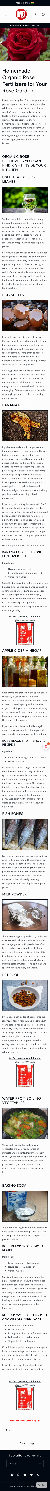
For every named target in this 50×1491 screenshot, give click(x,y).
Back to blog (27, 1443)
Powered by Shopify (32, 1486)
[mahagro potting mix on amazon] (25, 213)
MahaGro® (21, 1486)
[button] (6, 14)
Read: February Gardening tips (24, 1420)
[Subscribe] (40, 1463)
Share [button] (8, 1430)
